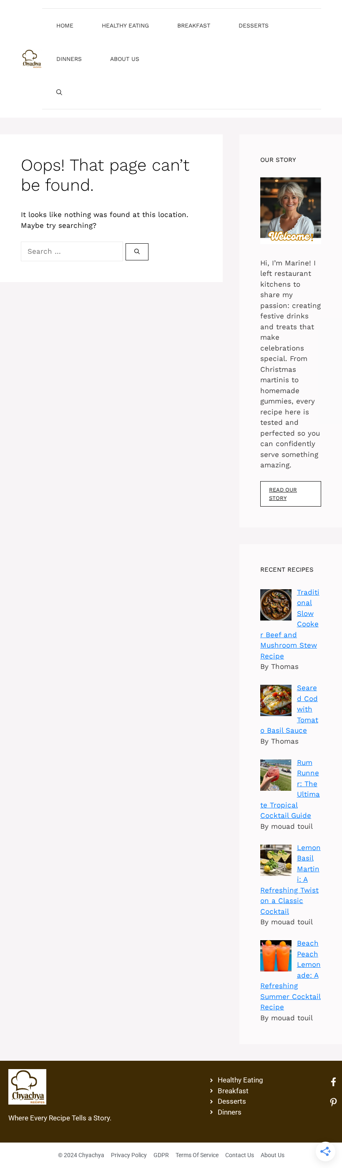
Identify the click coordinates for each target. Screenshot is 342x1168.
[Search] (137, 252)
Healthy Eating (125, 25)
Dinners (69, 58)
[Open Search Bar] (59, 92)
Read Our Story (283, 494)
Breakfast (193, 25)
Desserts (254, 25)
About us (124, 58)
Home (64, 25)
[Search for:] (73, 251)
